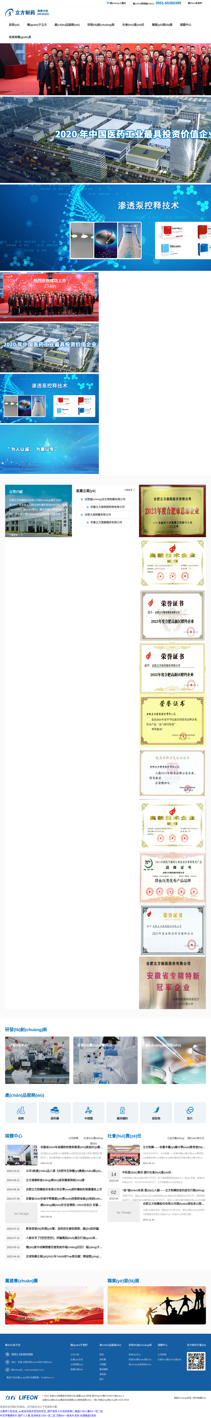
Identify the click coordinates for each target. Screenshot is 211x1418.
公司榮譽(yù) (76, 1364)
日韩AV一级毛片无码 (67, 1415)
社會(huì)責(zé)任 (133, 24)
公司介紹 (74, 1354)
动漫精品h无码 (88, 1415)
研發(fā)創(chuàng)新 (101, 24)
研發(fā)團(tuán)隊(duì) (140, 1359)
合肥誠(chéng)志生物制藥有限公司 (105, 499)
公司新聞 (73, 1138)
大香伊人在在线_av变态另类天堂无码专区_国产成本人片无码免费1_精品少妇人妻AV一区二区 (51, 1411)
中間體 (102, 1364)
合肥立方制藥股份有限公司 (63, 1396)
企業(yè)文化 (76, 1359)
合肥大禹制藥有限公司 (98, 514)
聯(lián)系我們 (195, 3)
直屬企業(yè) (76, 1369)
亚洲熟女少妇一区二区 (43, 1415)
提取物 (102, 1374)
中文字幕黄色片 (8, 1415)
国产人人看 (24, 1415)
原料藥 (102, 1359)
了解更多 (16, 535)
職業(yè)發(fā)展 (162, 24)
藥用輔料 (103, 1369)
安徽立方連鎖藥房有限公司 (106, 522)
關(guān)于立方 (37, 24)
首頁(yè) (14, 24)
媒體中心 (185, 24)
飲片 (101, 1379)
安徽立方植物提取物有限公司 (108, 507)
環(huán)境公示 (195, 1138)
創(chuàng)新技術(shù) (140, 1364)
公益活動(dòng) (175, 1138)
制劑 (101, 1354)
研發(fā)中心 (135, 1354)
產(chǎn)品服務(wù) (67, 24)
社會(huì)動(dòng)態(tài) (169, 1359)
